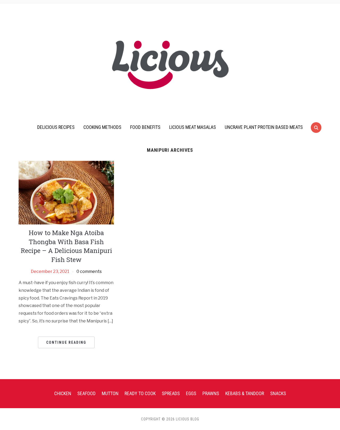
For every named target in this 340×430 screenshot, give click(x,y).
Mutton (110, 393)
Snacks (278, 393)
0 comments (89, 271)
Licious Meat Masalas (192, 127)
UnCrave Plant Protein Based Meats (264, 127)
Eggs (191, 393)
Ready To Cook (140, 393)
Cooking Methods (102, 127)
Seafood (86, 393)
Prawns (210, 393)
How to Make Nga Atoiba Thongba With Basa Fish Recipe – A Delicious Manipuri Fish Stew (66, 246)
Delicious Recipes (56, 127)
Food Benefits (145, 127)
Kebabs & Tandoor (244, 393)
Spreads (171, 393)
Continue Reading (66, 342)
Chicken (62, 393)
